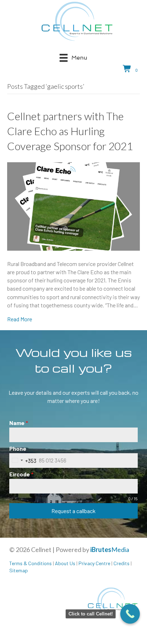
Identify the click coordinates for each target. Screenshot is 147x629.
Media (109, 549)
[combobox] (22, 460)
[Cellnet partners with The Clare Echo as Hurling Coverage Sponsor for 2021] (73, 205)
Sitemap (18, 570)
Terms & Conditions (30, 563)
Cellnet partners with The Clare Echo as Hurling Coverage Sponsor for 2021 (70, 130)
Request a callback (73, 510)
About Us (65, 563)
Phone (17, 448)
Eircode (21, 474)
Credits (121, 563)
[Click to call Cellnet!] (130, 614)
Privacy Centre (94, 563)
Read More (19, 319)
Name (18, 422)
